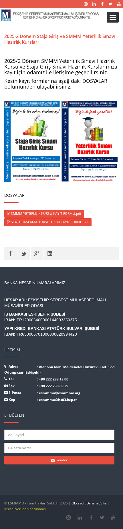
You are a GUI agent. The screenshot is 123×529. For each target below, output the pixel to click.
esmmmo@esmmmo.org (59, 392)
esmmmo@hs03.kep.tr (58, 399)
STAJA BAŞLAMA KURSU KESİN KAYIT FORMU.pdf (49, 222)
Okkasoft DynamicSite (89, 503)
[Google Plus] (37, 253)
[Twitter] (23, 253)
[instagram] (69, 517)
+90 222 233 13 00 (53, 379)
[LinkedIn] (50, 253)
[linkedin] (80, 517)
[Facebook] (10, 253)
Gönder (61, 460)
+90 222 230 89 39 (53, 386)
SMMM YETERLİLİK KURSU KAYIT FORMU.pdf (45, 213)
